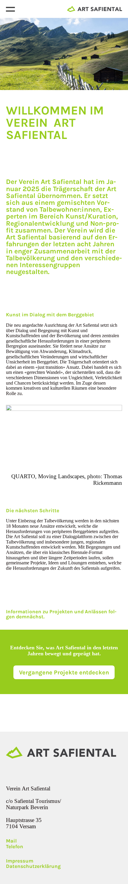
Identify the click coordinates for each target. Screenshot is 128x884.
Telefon (14, 846)
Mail (11, 841)
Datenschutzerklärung (33, 866)
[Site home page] (94, 9)
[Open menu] (10, 8)
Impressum (19, 861)
